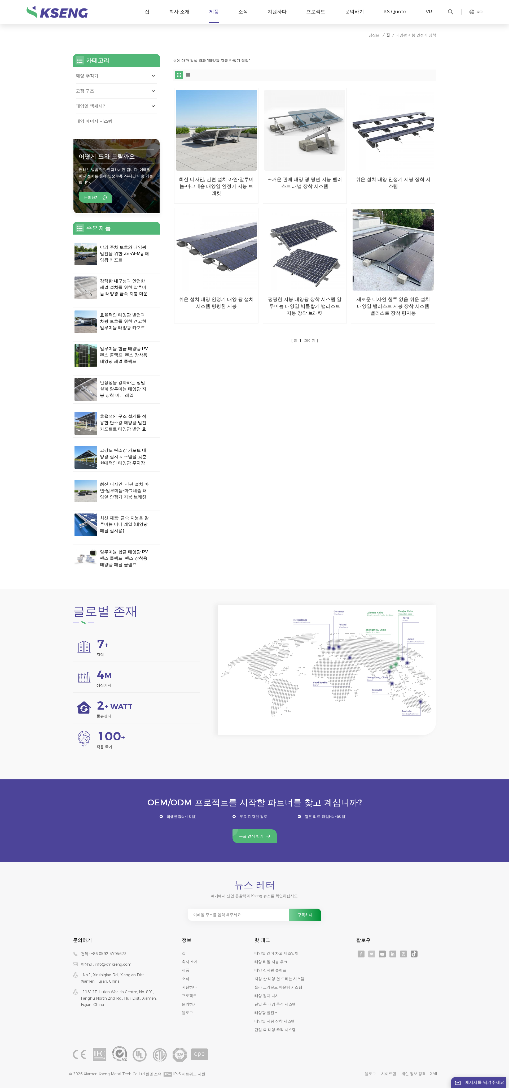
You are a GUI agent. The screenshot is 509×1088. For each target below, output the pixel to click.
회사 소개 (179, 12)
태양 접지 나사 (266, 995)
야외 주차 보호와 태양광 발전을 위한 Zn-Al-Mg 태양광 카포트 (124, 253)
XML (434, 1073)
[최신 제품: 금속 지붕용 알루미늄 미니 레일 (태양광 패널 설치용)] (85, 524)
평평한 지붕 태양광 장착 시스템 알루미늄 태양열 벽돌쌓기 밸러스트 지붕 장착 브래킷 (304, 306)
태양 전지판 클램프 (270, 970)
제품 (214, 12)
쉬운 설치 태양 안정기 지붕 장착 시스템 (393, 182)
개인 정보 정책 (413, 1073)
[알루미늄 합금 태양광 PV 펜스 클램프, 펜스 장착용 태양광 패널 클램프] (85, 355)
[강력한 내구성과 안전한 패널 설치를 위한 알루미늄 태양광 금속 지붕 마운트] (85, 288)
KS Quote (395, 12)
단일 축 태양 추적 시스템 (275, 1004)
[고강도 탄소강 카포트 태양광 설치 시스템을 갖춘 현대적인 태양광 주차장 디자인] (85, 457)
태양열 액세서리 (91, 106)
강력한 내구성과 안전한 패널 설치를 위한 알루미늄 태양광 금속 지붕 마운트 (124, 287)
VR (429, 12)
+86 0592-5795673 (108, 953)
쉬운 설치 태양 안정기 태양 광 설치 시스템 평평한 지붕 (216, 302)
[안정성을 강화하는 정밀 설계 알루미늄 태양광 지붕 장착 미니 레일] (85, 389)
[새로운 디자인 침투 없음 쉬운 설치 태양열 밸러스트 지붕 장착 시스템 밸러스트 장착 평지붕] (393, 250)
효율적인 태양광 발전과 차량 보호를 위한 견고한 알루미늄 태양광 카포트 (123, 321)
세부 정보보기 (213, 197)
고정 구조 (85, 90)
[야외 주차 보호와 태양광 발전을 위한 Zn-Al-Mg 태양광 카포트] (85, 254)
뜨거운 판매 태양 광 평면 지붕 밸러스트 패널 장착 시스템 (304, 182)
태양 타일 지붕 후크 (270, 961)
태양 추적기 (87, 75)
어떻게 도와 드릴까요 (107, 156)
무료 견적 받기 (251, 836)
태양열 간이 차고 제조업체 (276, 953)
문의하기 (354, 12)
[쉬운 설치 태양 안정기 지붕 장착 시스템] (393, 130)
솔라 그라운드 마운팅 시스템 (278, 987)
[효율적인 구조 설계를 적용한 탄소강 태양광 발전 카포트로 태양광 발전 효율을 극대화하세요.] (85, 423)
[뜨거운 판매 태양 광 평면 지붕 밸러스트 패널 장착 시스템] (304, 130)
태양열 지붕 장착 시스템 (274, 1021)
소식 (243, 12)
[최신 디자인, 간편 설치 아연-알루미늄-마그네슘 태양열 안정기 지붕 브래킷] (216, 130)
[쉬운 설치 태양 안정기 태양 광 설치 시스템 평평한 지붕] (216, 250)
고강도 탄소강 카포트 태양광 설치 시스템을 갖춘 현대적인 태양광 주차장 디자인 (123, 457)
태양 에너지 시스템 (94, 121)
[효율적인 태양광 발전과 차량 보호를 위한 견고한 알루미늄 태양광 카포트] (85, 321)
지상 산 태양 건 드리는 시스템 (279, 978)
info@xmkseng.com (113, 964)
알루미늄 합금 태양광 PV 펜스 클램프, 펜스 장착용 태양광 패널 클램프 (124, 355)
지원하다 (277, 12)
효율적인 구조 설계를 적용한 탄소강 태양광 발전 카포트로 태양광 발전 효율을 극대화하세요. (123, 423)
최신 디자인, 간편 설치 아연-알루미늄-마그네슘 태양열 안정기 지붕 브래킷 (216, 186)
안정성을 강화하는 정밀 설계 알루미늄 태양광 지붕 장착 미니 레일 (123, 389)
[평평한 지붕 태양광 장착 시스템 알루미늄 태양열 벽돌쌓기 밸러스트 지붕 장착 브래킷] (304, 250)
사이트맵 (388, 1073)
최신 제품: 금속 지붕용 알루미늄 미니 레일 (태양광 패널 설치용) (124, 524)
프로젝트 (315, 12)
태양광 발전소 (266, 1012)
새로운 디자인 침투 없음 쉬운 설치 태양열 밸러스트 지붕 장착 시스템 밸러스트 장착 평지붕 (393, 306)
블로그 (187, 1012)
